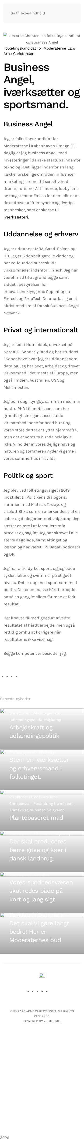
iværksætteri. (16, 217)
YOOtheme (52, 1021)
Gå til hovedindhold (27, 13)
